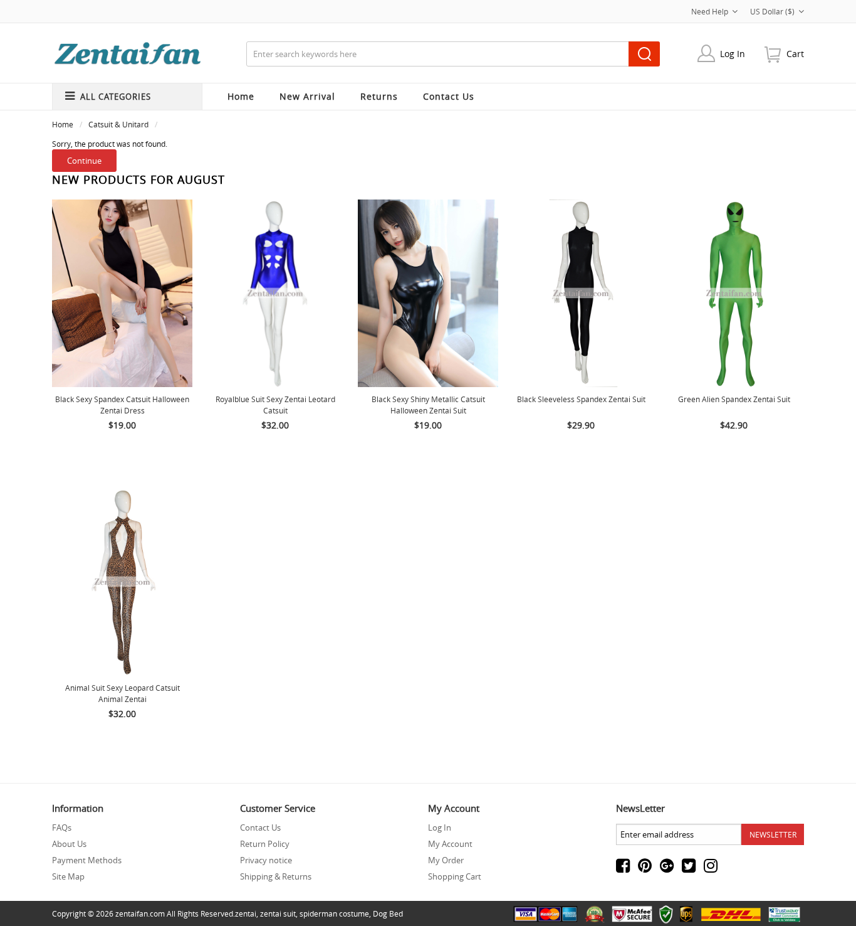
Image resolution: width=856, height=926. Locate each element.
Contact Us (260, 827)
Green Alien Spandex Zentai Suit (734, 399)
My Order (446, 860)
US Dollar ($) (772, 11)
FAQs (61, 827)
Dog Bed (388, 913)
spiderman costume (334, 913)
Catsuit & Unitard (118, 124)
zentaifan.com (140, 913)
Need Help (709, 11)
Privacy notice (266, 860)
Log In (732, 54)
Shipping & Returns (275, 876)
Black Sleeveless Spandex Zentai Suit (581, 399)
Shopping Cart (454, 876)
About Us (69, 843)
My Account (450, 843)
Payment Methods (87, 860)
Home (240, 96)
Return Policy (265, 843)
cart (795, 54)
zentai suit (278, 913)
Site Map (68, 876)
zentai (245, 913)
